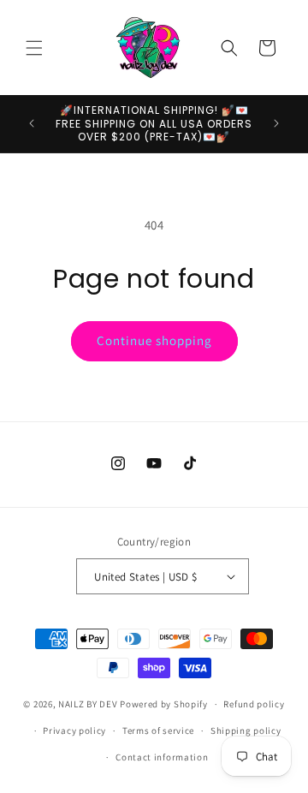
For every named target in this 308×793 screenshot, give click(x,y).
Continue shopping (154, 340)
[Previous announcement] (31, 123)
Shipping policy (245, 730)
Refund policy (253, 704)
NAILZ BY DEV (87, 704)
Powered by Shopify (164, 704)
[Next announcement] (276, 123)
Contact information (162, 757)
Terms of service (158, 730)
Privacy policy (74, 730)
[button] (34, 48)
